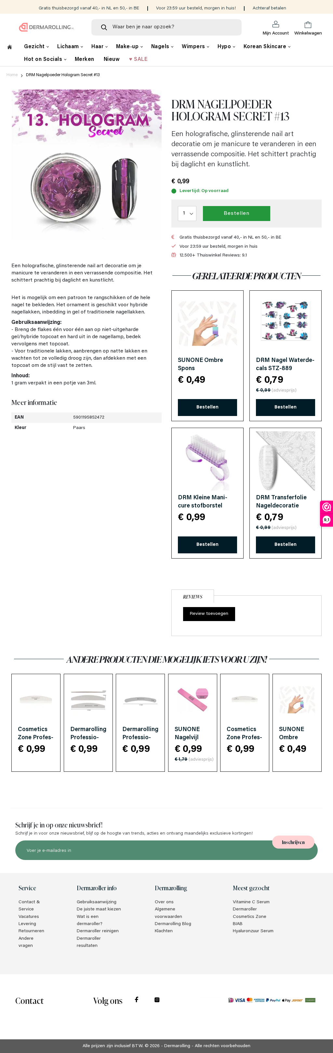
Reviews (192, 596)
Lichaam (68, 46)
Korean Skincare (266, 46)
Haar (98, 46)
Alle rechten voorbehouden (222, 1046)
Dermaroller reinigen (98, 931)
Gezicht (35, 46)
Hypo (225, 46)
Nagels (161, 46)
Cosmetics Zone (249, 917)
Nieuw (112, 59)
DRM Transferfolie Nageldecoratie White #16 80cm (281, 506)
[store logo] (47, 27)
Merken (84, 59)
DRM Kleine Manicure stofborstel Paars (202, 506)
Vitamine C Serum (251, 902)
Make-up (128, 46)
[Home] (9, 48)
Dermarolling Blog (173, 924)
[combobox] (166, 27)
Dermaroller (245, 909)
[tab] (192, 595)
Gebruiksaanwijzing (96, 902)
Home (12, 75)
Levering (27, 924)
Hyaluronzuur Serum (253, 931)
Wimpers (194, 46)
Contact (29, 1000)
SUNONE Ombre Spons (291, 738)
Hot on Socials (44, 59)
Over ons (164, 902)
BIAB (238, 924)
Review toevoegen (209, 614)
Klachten (164, 931)
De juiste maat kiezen (99, 909)
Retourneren (31, 931)
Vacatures (29, 917)
